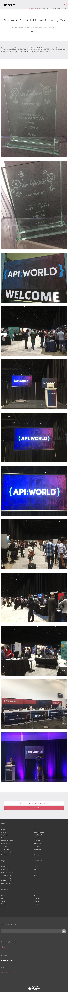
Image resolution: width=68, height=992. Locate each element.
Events (36, 8)
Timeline (36, 852)
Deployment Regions (7, 840)
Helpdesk (36, 898)
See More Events (34, 808)
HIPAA (35, 869)
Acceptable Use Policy (7, 872)
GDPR (35, 866)
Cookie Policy (5, 869)
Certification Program (7, 852)
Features (36, 838)
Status (36, 895)
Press (35, 829)
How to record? (5, 843)
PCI (35, 872)
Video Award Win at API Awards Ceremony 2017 (34, 803)
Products (3, 838)
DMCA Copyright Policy (7, 881)
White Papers (5, 849)
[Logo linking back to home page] (9, 5)
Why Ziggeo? (38, 835)
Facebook (36, 901)
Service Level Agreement (8, 878)
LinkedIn (3, 904)
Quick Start (37, 840)
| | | (65, 4)
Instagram (37, 904)
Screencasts (37, 843)
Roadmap (4, 855)
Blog (2, 898)
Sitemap (36, 855)
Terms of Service (6, 875)
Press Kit (3, 832)
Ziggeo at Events (39, 832)
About (3, 829)
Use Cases (37, 846)
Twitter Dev (4, 907)
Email (2, 895)
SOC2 (35, 875)
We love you (7, 973)
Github (36, 907)
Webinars (4, 846)
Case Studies (37, 849)
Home (31, 8)
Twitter (3, 901)
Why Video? (4, 835)
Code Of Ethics (5, 883)
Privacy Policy (5, 866)
